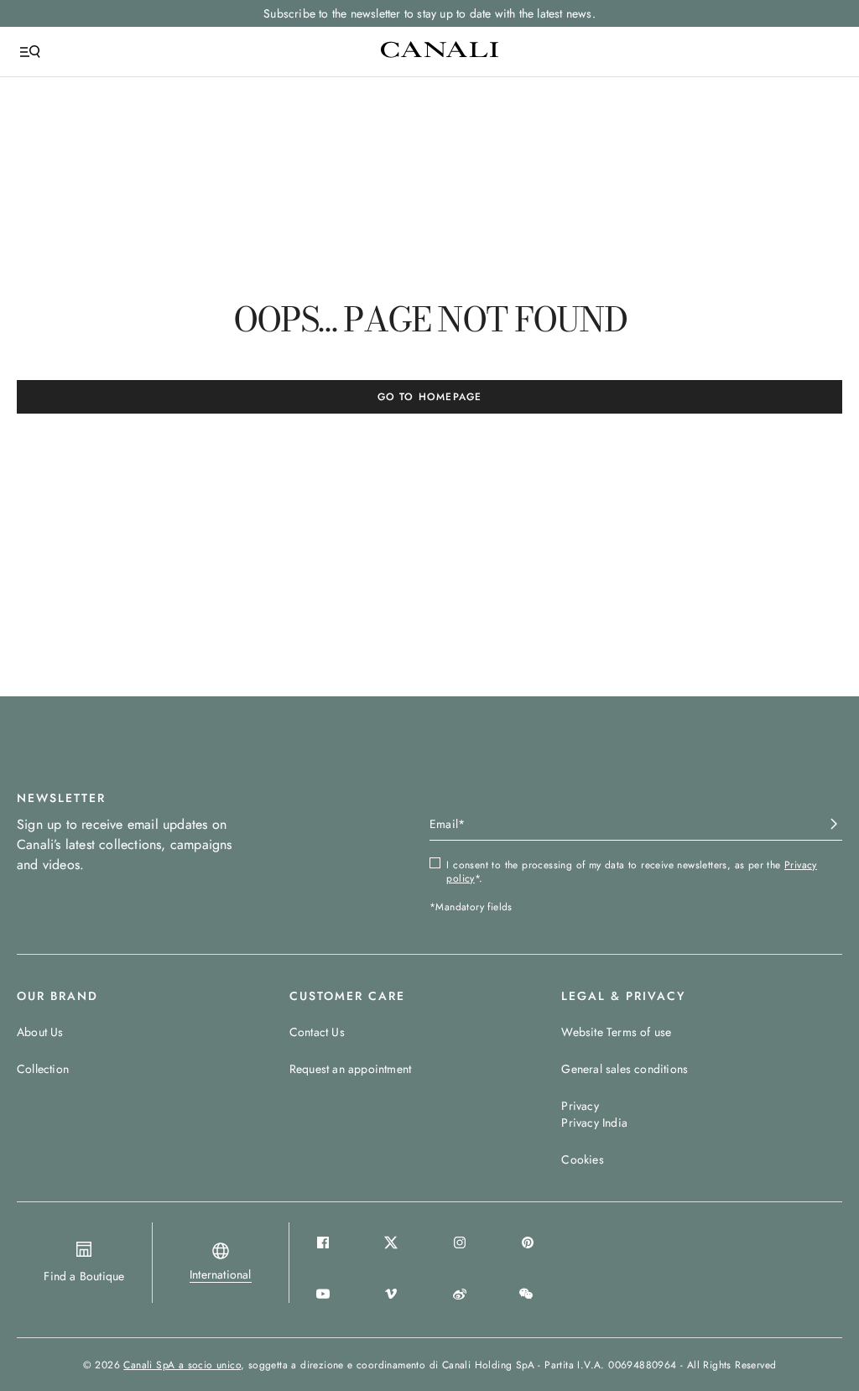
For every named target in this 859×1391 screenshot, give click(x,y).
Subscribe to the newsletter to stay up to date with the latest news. (429, 13)
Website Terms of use (616, 1032)
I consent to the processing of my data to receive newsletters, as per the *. (631, 871)
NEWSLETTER (61, 797)
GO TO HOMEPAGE (429, 396)
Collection (43, 1068)
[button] (221, 1274)
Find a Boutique (84, 1276)
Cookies (582, 1159)
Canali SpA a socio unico (182, 1365)
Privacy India (594, 1122)
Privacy (579, 1105)
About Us (40, 1032)
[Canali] (439, 51)
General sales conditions (624, 1068)
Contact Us (317, 1032)
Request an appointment (350, 1068)
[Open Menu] (30, 52)
